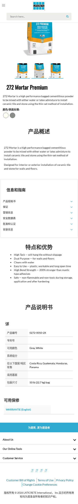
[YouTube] (41, 471)
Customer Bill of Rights (20, 480)
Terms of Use (46, 480)
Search (67, 16)
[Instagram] (36, 471)
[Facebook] (32, 471)
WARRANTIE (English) (18, 409)
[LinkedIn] (45, 471)
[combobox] (39, 16)
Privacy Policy (64, 480)
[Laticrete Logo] (33, 6)
